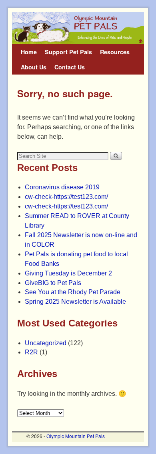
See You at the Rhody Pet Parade (72, 292)
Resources (115, 52)
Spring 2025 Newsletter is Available (75, 301)
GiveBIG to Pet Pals (53, 282)
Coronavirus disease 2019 (62, 187)
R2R (31, 352)
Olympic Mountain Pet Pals (75, 435)
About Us (33, 67)
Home (29, 52)
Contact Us (69, 67)
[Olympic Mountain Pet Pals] (78, 28)
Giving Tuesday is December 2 (68, 273)
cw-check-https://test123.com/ (66, 196)
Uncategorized (45, 343)
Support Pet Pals (68, 52)
